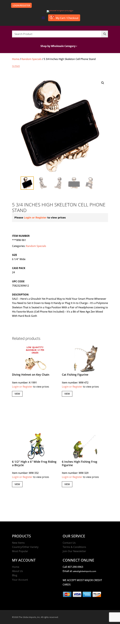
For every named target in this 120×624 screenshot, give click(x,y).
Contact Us (69, 542)
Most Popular (20, 551)
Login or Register (35, 217)
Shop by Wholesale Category (57, 46)
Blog (14, 575)
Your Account (20, 579)
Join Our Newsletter (74, 551)
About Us (17, 571)
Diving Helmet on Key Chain (30, 374)
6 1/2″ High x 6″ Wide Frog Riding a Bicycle (34, 463)
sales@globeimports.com (84, 571)
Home (15, 59)
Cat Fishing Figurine (75, 374)
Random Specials (31, 59)
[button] (102, 83)
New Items (18, 542)
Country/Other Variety (25, 547)
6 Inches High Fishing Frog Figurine (79, 463)
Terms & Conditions (74, 547)
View (17, 393)
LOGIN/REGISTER (21, 5)
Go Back (16, 66)
